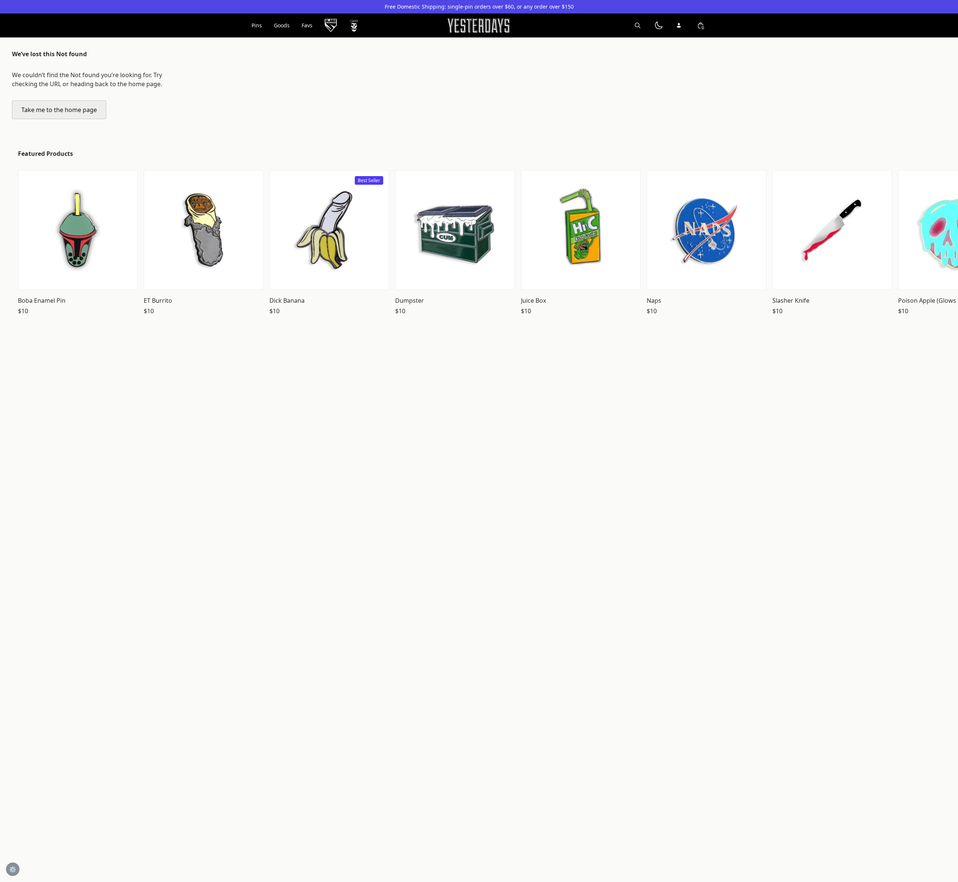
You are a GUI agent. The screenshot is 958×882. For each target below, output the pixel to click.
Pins (256, 25)
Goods (282, 25)
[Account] (680, 25)
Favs (307, 25)
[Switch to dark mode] (659, 25)
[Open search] (638, 25)
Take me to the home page (59, 110)
